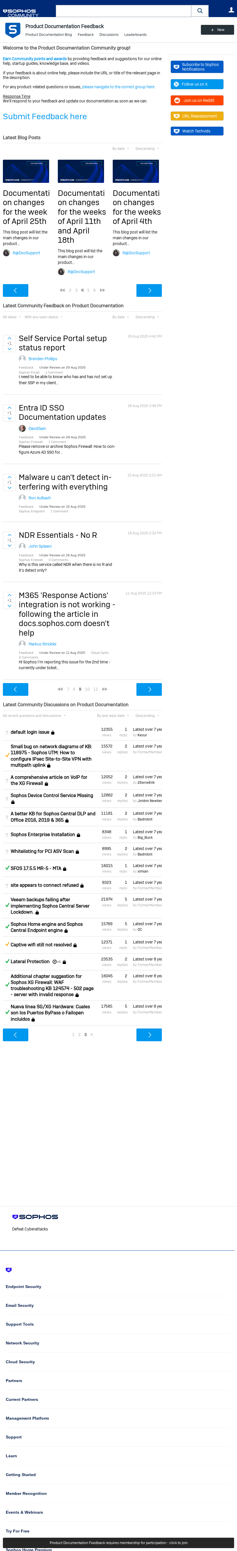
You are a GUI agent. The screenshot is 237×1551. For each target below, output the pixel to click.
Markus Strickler (43, 644)
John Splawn (40, 546)
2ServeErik (146, 782)
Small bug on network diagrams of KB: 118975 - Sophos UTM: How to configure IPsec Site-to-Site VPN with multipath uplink (51, 756)
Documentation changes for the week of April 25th (26, 207)
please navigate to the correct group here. (118, 86)
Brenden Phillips (43, 358)
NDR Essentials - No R (58, 535)
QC (140, 929)
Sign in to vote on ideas (9, 338)
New (221, 29)
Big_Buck (145, 837)
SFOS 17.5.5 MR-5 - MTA (36, 868)
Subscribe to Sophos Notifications (200, 67)
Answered (7, 867)
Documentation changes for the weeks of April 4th (137, 207)
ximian (143, 871)
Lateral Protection (30, 961)
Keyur (142, 735)
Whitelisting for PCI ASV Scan (42, 851)
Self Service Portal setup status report (63, 343)
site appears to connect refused (45, 885)
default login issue (30, 732)
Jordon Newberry (151, 801)
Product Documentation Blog (48, 34)
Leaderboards (135, 34)
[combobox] (123, 11)
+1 (59, 962)
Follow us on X (195, 84)
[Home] (28, 13)
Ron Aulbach (40, 498)
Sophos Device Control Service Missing (52, 795)
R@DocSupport (26, 252)
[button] (200, 11)
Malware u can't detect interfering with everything (65, 482)
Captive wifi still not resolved (41, 945)
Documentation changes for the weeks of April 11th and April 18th (82, 216)
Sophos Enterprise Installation (43, 834)
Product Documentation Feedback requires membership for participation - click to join (119, 1543)
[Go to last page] (102, 290)
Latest (147, 729)
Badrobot (145, 819)
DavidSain (37, 428)
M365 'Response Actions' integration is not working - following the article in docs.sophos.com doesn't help (67, 614)
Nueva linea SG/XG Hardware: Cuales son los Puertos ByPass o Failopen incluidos (50, 1013)
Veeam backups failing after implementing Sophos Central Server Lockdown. (50, 906)
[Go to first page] (62, 290)
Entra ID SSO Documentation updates (62, 412)
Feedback (86, 34)
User (231, 10)
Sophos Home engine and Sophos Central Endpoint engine (47, 927)
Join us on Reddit (199, 100)
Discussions (108, 34)
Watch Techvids (196, 131)
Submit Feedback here (45, 116)
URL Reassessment (199, 116)
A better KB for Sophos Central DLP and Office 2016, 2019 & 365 (53, 817)
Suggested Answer (7, 755)
